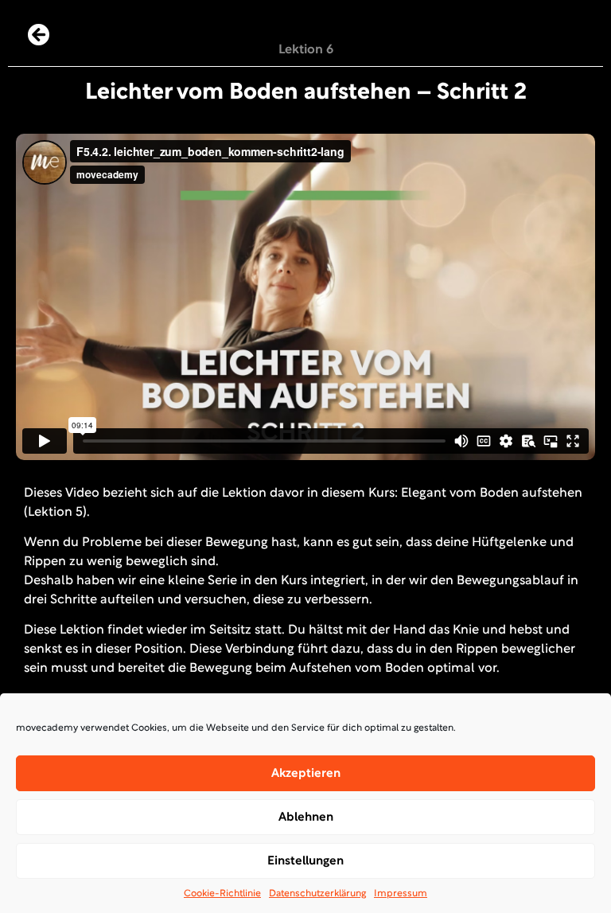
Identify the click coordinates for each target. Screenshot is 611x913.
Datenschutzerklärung (317, 894)
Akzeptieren (306, 773)
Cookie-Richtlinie (222, 894)
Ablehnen (305, 817)
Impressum (400, 894)
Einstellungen (305, 861)
